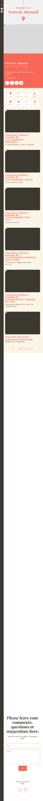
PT (2, 1)
